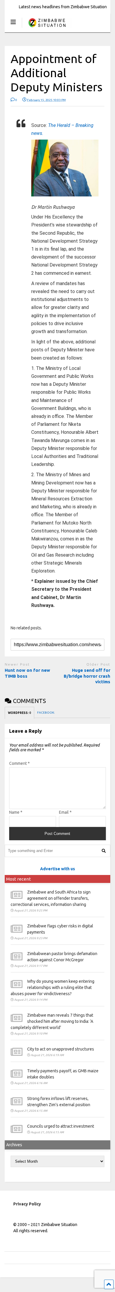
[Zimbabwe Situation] (47, 28)
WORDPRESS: (19, 712)
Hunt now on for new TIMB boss (27, 673)
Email (65, 812)
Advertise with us (57, 868)
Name (15, 812)
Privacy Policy (27, 1204)
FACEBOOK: (46, 712)
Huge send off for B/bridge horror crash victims (87, 676)
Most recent (18, 878)
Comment (19, 763)
